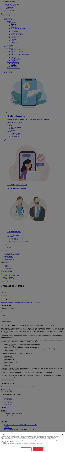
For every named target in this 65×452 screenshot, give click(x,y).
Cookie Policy (9, 441)
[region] (32, 442)
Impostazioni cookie (26, 449)
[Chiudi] (62, 435)
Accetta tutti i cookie (38, 449)
